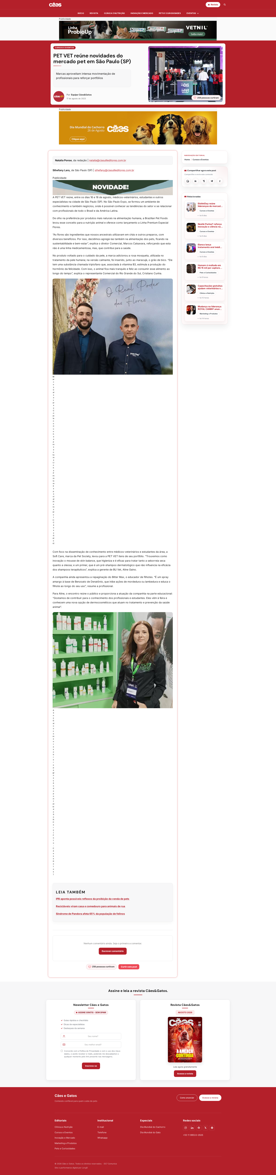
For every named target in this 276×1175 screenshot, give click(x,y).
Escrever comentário (113, 951)
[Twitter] (205, 1127)
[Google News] (212, 1127)
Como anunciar (187, 1097)
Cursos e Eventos (64, 48)
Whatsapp (102, 1137)
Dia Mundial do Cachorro (152, 1127)
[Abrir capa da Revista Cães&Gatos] (185, 1040)
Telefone (102, 1132)
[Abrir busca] (224, 4)
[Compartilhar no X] (204, 181)
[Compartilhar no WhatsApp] (187, 181)
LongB (85, 1168)
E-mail (100, 1127)
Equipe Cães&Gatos (81, 94)
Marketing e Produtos (66, 1143)
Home (187, 159)
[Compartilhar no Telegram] (212, 181)
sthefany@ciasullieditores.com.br (114, 170)
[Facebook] (198, 1127)
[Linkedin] (192, 1127)
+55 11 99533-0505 (193, 1135)
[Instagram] (185, 1127)
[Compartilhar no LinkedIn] (195, 181)
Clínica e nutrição (114, 13)
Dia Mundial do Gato (150, 1132)
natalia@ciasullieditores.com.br (107, 160)
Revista (94, 13)
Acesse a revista (185, 1073)
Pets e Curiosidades (170, 13)
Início (81, 13)
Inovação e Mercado (142, 13)
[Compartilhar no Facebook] (220, 181)
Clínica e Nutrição (64, 1127)
